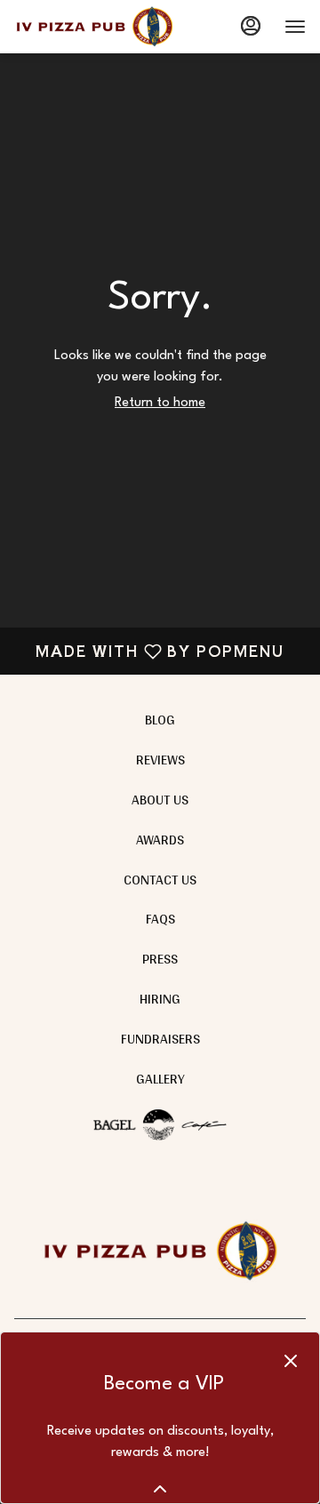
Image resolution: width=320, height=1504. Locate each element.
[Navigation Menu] (295, 27)
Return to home (160, 403)
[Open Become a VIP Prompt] (160, 1489)
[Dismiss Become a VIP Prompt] (290, 1361)
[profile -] (250, 25)
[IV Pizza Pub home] (94, 26)
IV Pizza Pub (160, 1252)
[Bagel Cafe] (160, 1122)
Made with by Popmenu (148, 650)
